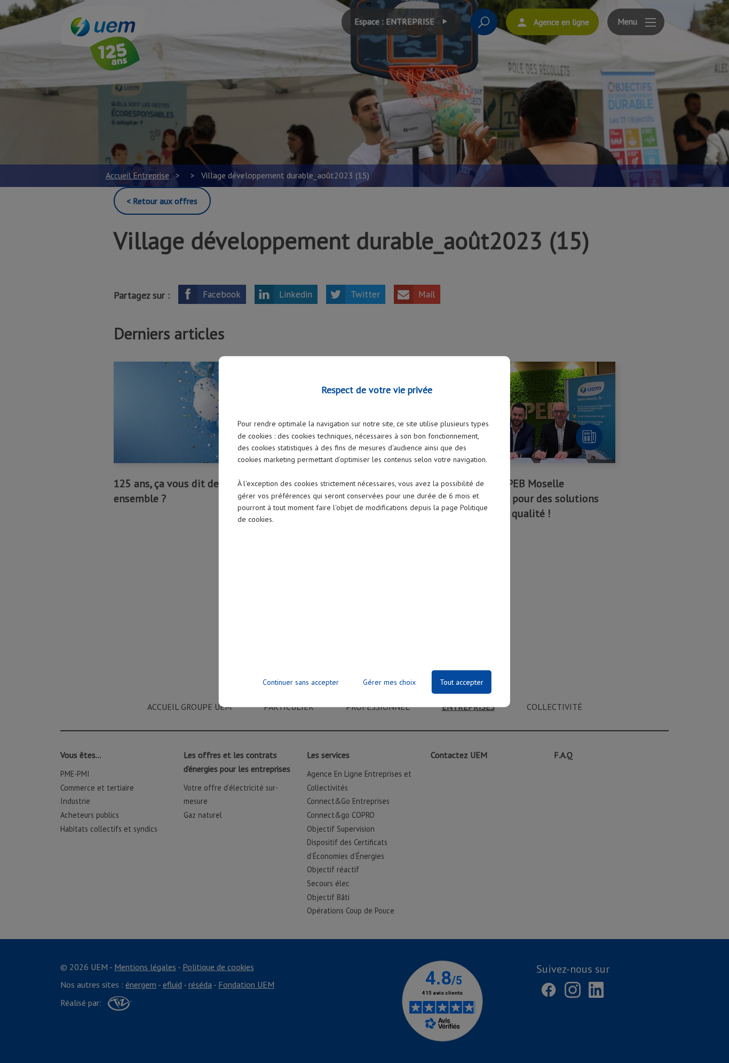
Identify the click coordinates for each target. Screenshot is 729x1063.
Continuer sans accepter (301, 681)
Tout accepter (462, 681)
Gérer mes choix (389, 681)
